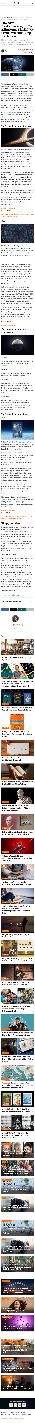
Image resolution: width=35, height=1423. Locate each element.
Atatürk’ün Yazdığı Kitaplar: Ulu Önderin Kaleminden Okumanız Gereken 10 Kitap (15, 1135)
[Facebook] (11, 1405)
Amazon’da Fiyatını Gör (8, 208)
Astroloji (6, 1029)
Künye (12, 1412)
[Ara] (32, 3)
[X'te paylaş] (14, 74)
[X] (15, 1405)
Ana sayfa (3, 17)
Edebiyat (9, 17)
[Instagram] (19, 1405)
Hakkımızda (4, 1412)
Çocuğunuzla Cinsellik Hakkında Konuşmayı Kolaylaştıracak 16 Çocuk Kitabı (17, 734)
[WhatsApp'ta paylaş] (22, 74)
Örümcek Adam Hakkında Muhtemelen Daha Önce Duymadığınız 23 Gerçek (17, 858)
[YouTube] (24, 1405)
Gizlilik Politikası (20, 1412)
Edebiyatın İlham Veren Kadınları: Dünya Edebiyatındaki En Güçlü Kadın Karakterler (17, 1059)
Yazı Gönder (15, 1414)
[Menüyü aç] (3, 3)
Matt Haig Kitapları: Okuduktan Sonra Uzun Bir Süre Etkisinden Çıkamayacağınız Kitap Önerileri (17, 683)
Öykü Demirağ (9, 51)
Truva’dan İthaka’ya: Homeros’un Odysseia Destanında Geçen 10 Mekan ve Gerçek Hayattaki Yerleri (17, 1085)
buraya (26, 202)
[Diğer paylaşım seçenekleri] (30, 74)
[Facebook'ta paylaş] (5, 74)
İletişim (30, 1414)
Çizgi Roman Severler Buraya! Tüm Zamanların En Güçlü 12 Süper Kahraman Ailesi (16, 1008)
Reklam (24, 1414)
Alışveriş (6, 677)
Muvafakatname (5, 1414)
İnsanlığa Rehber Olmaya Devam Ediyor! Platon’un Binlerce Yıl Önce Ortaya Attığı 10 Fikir (16, 808)
